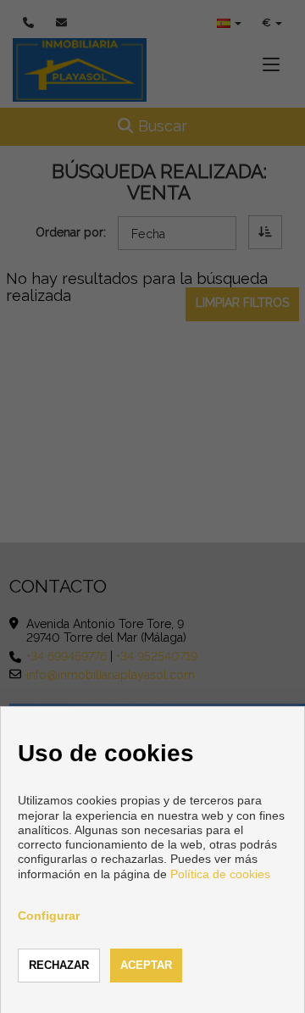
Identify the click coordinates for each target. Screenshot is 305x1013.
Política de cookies (220, 874)
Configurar (49, 915)
